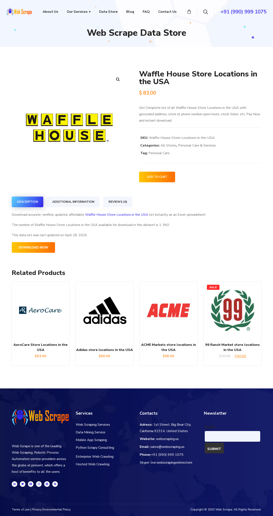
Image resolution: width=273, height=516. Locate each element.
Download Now (33, 247)
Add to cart (157, 177)
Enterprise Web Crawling (94, 456)
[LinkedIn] (14, 484)
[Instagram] (39, 484)
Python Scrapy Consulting (95, 447)
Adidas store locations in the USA (104, 350)
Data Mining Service (90, 432)
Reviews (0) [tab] (118, 202)
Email (210, 427)
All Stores (168, 145)
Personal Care (159, 153)
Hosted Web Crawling (92, 464)
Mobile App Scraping (91, 440)
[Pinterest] (47, 484)
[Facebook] (30, 484)
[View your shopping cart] (189, 11)
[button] (118, 79)
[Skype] (55, 484)
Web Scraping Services (93, 424)
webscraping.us (167, 439)
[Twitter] (22, 484)
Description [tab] (27, 202)
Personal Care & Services (197, 145)
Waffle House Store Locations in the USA (116, 214)
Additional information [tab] (73, 202)
